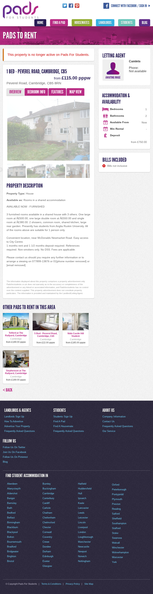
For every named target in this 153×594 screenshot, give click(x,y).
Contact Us (108, 421)
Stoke (115, 533)
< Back (7, 390)
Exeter (46, 561)
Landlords (105, 22)
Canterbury (48, 498)
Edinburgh (48, 556)
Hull (80, 493)
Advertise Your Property (17, 426)
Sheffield (116, 518)
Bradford (11, 546)
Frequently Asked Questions (19, 431)
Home (40, 22)
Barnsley (12, 503)
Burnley (47, 483)
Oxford (115, 484)
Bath (9, 508)
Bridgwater (12, 551)
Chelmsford (49, 522)
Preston (116, 504)
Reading (116, 508)
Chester (47, 527)
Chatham (47, 512)
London (82, 532)
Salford (116, 513)
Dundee (47, 546)
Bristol (10, 561)
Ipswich (82, 498)
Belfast (11, 517)
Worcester (117, 557)
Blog (144, 22)
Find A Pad (59, 22)
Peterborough (119, 489)
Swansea (117, 537)
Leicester (83, 517)
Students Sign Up (62, 416)
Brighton (11, 556)
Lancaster (83, 508)
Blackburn (12, 527)
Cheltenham (49, 517)
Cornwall (47, 532)
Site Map (88, 584)
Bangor (11, 498)
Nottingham (84, 561)
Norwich (82, 556)
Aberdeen (12, 483)
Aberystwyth (14, 488)
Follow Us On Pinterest (15, 457)
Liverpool (83, 527)
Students (126, 22)
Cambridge (48, 493)
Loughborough (85, 537)
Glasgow (47, 566)
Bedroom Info (36, 92)
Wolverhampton (120, 552)
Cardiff (46, 503)
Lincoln (82, 522)
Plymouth (117, 499)
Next (96, 129)
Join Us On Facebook (14, 452)
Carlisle (47, 508)
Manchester (84, 541)
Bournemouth (14, 541)
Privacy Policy (73, 584)
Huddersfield (84, 488)
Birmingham (13, 522)
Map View (75, 92)
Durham (47, 551)
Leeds (81, 512)
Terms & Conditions (51, 584)
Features (57, 92)
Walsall (116, 542)
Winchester (118, 547)
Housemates (81, 22)
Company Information (114, 416)
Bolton (10, 537)
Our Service (108, 431)
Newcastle (83, 546)
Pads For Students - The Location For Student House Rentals (21, 9)
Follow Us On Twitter (14, 447)
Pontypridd (118, 494)
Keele (81, 503)
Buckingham (49, 488)
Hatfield (82, 483)
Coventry (47, 537)
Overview (15, 92)
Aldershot (12, 493)
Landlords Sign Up (14, 416)
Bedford (11, 512)
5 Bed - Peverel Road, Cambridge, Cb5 (45, 334)
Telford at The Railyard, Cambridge (16, 334)
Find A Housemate (63, 426)
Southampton (119, 523)
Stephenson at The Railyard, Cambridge (16, 372)
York (114, 562)
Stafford (116, 528)
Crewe (46, 541)
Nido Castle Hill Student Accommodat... (76, 336)
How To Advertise (13, 421)
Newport (82, 551)
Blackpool (12, 532)
